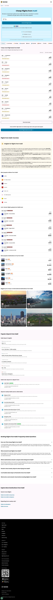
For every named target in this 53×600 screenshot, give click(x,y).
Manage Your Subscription (6, 590)
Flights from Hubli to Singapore (7, 497)
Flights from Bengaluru (5, 504)
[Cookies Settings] (2, 598)
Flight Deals (4, 525)
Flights (2, 5)
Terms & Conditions (5, 594)
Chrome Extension (5, 561)
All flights (3, 533)
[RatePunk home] (4, 2)
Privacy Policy (4, 592)
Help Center (4, 551)
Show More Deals (26, 122)
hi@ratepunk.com (5, 556)
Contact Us (4, 553)
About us (3, 535)
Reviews (3, 531)
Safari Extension (5, 563)
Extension (4, 527)
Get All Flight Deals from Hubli (25, 130)
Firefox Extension (5, 565)
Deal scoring (4, 537)
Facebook (5, 542)
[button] (41, 52)
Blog (2, 529)
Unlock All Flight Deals (26, 22)
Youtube (5, 546)
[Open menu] (51, 2)
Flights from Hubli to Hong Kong (7, 495)
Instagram (5, 544)
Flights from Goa (4, 506)
